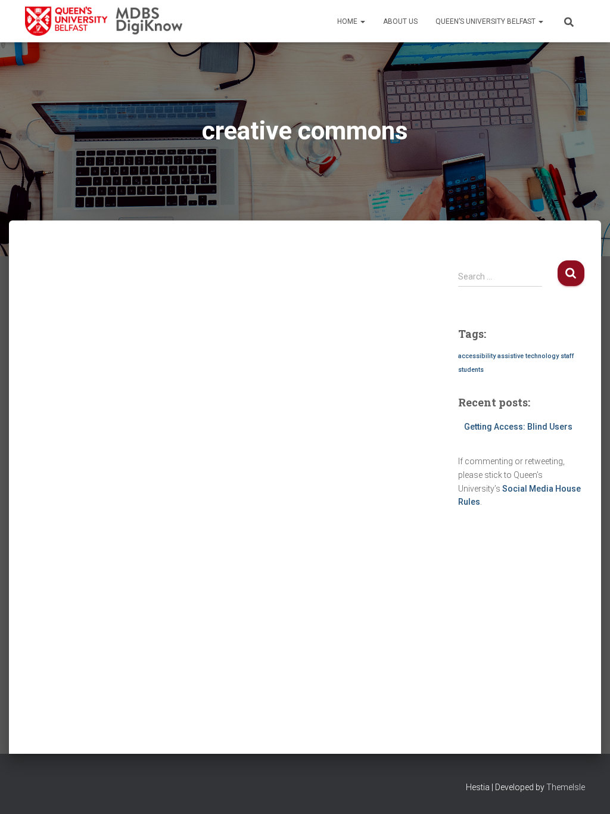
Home (348, 21)
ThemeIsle (565, 787)
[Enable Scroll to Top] (586, 790)
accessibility (477, 356)
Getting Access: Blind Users (518, 426)
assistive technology (528, 356)
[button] (362, 21)
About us (400, 21)
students (471, 370)
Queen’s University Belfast (486, 21)
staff (567, 356)
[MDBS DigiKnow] (103, 21)
